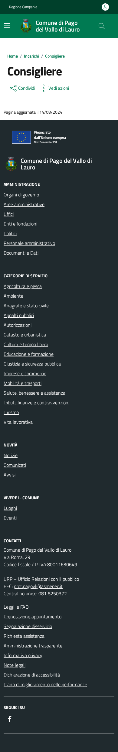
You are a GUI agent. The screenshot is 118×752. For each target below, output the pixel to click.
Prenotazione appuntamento (32, 616)
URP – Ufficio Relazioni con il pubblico (41, 579)
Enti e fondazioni (20, 223)
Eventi (10, 517)
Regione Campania (23, 7)
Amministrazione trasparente (33, 645)
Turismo (11, 412)
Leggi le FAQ (16, 606)
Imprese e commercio (25, 373)
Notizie (11, 455)
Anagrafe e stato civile (26, 305)
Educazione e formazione (29, 354)
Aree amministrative (24, 204)
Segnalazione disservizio (28, 626)
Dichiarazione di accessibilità (32, 674)
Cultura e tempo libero (26, 344)
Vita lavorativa (18, 422)
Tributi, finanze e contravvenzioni (36, 402)
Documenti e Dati (21, 252)
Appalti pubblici (19, 315)
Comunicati (15, 465)
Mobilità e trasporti (22, 383)
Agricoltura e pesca (23, 286)
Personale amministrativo (29, 243)
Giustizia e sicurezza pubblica (32, 363)
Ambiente (13, 295)
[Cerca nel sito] (101, 26)
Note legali (14, 665)
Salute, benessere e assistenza (34, 392)
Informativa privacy (23, 655)
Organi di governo (21, 194)
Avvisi (9, 474)
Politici (10, 233)
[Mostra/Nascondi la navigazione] (7, 25)
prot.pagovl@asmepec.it (38, 586)
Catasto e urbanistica (25, 334)
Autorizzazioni (17, 325)
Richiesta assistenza (24, 636)
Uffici (9, 214)
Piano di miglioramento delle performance (45, 684)
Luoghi (10, 508)
